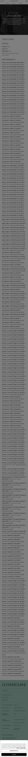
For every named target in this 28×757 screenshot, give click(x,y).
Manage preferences (14, 750)
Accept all (14, 754)
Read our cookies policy (21, 747)
